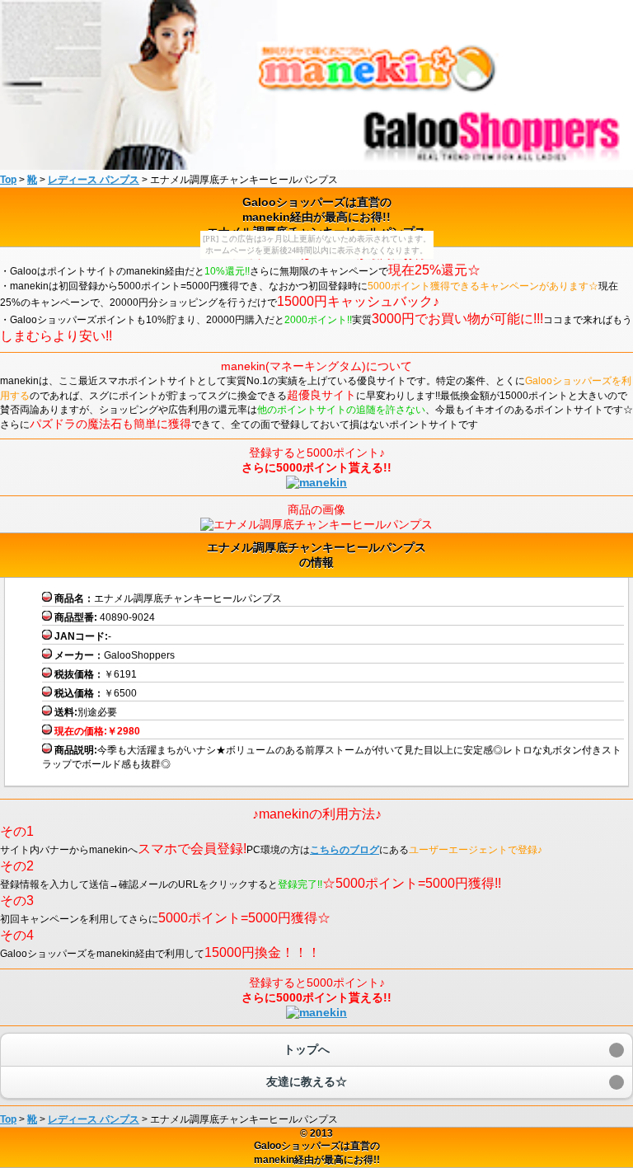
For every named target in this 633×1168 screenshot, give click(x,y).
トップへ (307, 1049)
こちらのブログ (344, 850)
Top (8, 179)
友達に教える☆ (306, 1081)
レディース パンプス (93, 179)
